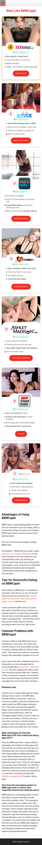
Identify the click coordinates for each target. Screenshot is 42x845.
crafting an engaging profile (13, 776)
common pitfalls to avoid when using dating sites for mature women (19, 598)
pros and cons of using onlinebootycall (17, 554)
